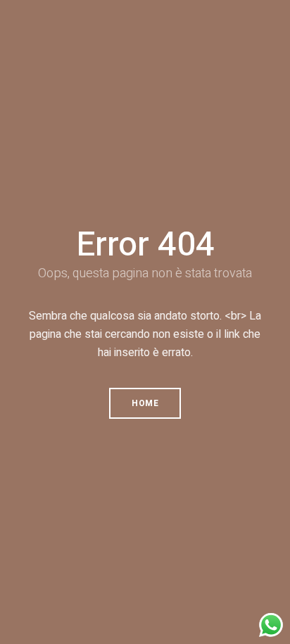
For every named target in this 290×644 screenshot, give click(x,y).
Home (145, 403)
